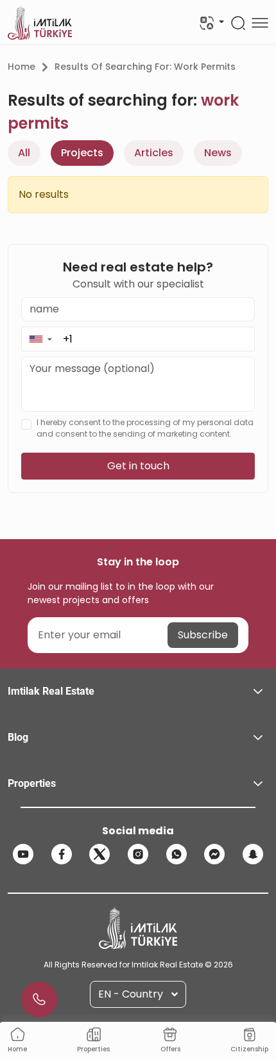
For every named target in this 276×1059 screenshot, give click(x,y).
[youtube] (23, 854)
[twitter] (99, 854)
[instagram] (138, 854)
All (24, 152)
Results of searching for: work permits (145, 66)
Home (21, 66)
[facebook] (61, 854)
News (218, 152)
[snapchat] (253, 854)
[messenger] (214, 854)
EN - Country (130, 994)
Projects (82, 152)
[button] (40, 339)
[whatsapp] (176, 854)
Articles (153, 152)
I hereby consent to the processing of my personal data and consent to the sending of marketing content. (145, 428)
